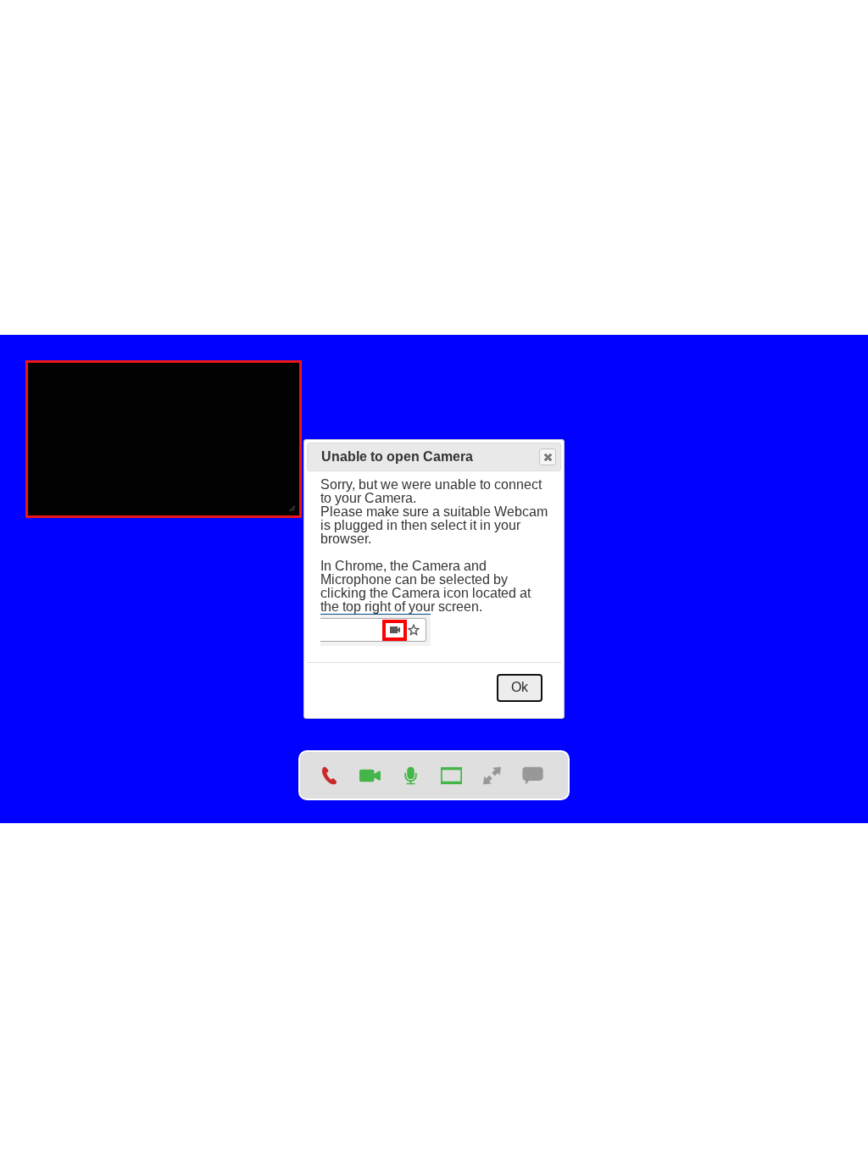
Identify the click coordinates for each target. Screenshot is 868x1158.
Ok (519, 687)
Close (547, 456)
